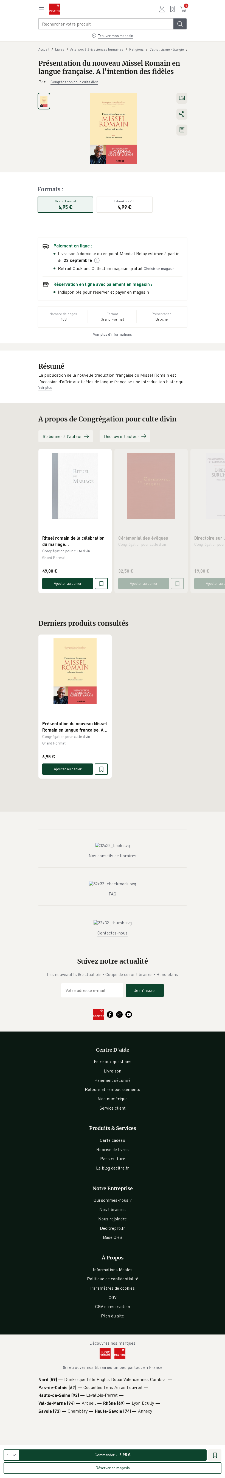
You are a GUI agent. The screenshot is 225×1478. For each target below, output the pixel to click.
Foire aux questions (112, 1061)
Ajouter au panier (68, 583)
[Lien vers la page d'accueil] (54, 9)
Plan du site (112, 1316)
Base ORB (112, 1237)
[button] (112, 378)
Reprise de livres (112, 1149)
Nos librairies (112, 1209)
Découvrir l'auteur (121, 436)
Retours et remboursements (112, 1089)
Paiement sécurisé (112, 1080)
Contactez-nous (112, 933)
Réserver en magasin (112, 1467)
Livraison (112, 1071)
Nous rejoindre (112, 1218)
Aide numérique (112, 1098)
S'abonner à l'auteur (62, 436)
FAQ (112, 894)
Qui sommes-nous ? (113, 1200)
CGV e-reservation (112, 1306)
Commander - (113, 1454)
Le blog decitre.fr (112, 1168)
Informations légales (113, 1269)
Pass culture (112, 1158)
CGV (113, 1297)
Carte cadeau (112, 1140)
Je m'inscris (145, 990)
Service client (113, 1108)
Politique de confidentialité (112, 1278)
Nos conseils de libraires (112, 855)
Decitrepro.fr (112, 1228)
